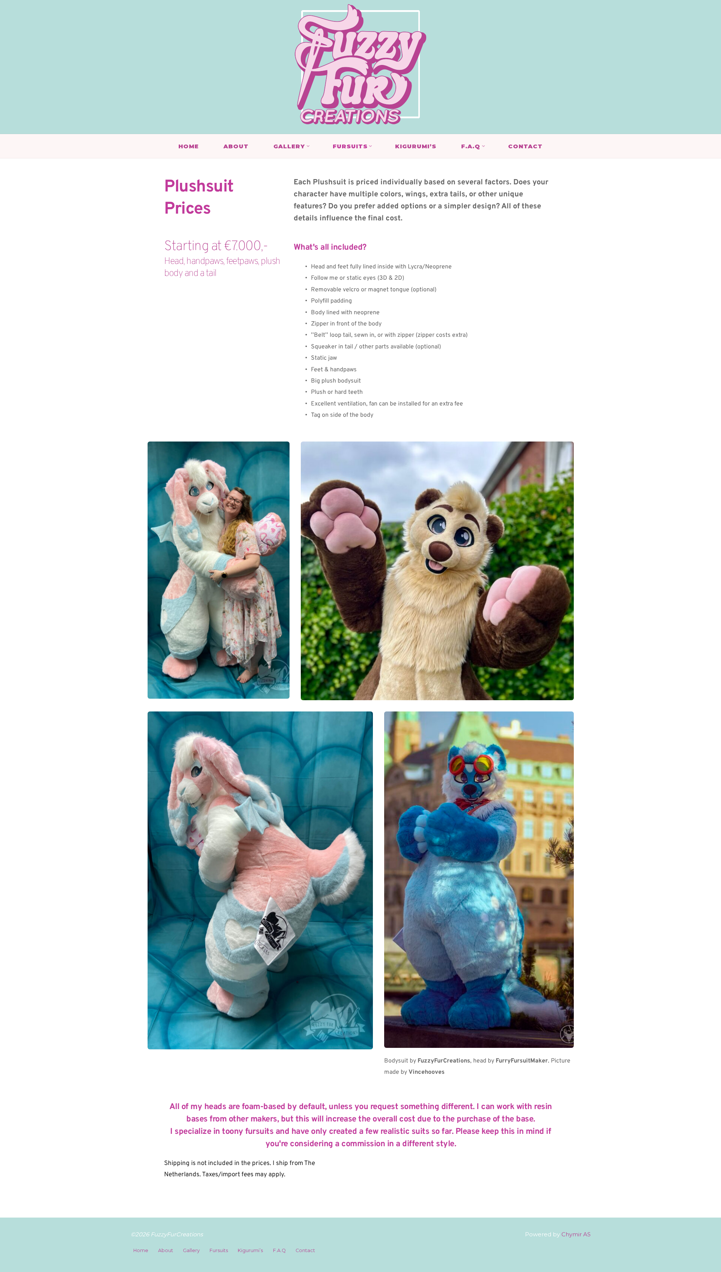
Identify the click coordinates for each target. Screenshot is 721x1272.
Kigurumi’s (250, 1250)
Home (140, 1250)
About (165, 1250)
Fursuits (219, 1250)
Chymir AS (575, 1234)
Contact (305, 1250)
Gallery (191, 1250)
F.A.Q (279, 1250)
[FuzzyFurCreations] (360, 63)
